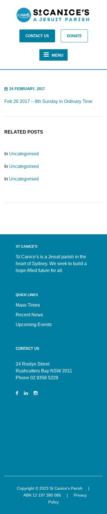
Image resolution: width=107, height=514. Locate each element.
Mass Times (28, 305)
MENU (57, 55)
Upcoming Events (34, 324)
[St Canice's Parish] (54, 16)
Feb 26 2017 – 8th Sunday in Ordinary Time (48, 101)
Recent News (29, 314)
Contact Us (37, 36)
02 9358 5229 (44, 377)
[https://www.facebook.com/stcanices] (17, 393)
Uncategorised (24, 153)
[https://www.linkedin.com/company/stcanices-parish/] (26, 393)
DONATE (74, 36)
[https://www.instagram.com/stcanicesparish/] (36, 393)
